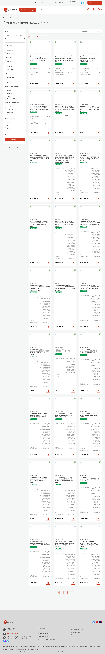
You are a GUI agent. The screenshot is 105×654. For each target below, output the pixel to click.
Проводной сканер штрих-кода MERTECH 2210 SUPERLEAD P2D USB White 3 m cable (40, 287)
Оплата (44, 3)
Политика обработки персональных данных (17, 646)
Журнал (24, 3)
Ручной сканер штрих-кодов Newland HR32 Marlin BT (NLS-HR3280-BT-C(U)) (65, 59)
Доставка (38, 3)
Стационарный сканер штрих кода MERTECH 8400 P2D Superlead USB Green (39, 479)
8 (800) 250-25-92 (72, 3)
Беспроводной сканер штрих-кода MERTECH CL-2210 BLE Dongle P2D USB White (90, 108)
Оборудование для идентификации (22, 18)
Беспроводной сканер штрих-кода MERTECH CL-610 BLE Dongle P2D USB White (90, 158)
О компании (6, 3)
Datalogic (10, 48)
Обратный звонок (94, 3)
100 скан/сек (11, 115)
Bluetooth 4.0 (11, 93)
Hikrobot (9, 45)
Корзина (99, 10)
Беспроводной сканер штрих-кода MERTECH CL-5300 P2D (90, 479)
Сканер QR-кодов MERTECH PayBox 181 (62, 350)
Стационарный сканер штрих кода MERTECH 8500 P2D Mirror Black (88, 351)
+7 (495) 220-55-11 (72, 1)
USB (8, 96)
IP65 (8, 123)
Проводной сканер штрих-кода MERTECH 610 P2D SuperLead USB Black (90, 222)
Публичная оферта (94, 646)
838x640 (9, 66)
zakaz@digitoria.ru (59, 3)
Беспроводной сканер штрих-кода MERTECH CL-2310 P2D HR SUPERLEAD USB (40, 223)
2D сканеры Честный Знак (37, 37)
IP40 (8, 128)
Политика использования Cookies (76, 646)
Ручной (9, 82)
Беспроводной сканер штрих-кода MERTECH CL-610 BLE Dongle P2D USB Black (65, 223)
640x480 (9, 61)
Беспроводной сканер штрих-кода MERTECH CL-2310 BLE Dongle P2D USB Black (40, 158)
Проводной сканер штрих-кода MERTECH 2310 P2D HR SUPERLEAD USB (90, 286)
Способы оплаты (42, 636)
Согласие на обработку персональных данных (48, 646)
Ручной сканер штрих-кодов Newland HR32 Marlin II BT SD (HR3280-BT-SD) (40, 59)
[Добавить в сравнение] (49, 42)
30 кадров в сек (12, 109)
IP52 (8, 125)
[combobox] (60, 9)
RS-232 (9, 90)
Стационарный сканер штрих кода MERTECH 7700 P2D (88, 415)
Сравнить (87, 10)
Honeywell (10, 53)
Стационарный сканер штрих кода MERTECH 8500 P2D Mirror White (38, 415)
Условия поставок (43, 631)
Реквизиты (74, 635)
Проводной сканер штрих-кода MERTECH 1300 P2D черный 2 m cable (40, 543)
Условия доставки (43, 633)
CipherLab (10, 50)
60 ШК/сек (10, 112)
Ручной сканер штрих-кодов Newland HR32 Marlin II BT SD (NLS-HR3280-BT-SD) (88, 59)
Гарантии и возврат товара (46, 639)
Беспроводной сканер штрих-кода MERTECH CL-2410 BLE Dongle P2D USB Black (65, 544)
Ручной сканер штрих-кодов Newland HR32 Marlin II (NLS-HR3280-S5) (39, 107)
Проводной (10, 77)
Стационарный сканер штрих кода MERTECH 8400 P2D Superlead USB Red (64, 479)
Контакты (31, 3)
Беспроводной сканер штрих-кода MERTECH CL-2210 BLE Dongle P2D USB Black (65, 108)
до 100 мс (10, 107)
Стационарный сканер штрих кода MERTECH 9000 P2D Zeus (63, 415)
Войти (93, 11)
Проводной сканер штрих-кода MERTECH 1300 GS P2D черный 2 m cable (89, 544)
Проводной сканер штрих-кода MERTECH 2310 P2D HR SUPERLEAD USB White (40, 351)
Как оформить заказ (77, 629)
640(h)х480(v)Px (11, 64)
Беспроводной (11, 80)
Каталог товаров (29, 10)
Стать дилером (16, 3)
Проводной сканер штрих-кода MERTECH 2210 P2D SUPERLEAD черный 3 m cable (65, 287)
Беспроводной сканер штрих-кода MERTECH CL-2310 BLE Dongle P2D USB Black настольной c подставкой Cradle (65, 159)
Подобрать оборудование (14, 147)
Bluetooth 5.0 (11, 99)
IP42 (8, 131)
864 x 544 (10, 69)
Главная (5, 18)
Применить (14, 139)
